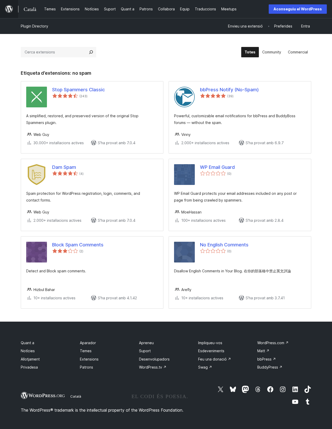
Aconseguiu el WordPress (298, 9)
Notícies (28, 351)
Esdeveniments (211, 351)
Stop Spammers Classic (78, 89)
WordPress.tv (153, 367)
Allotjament (30, 359)
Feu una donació (214, 359)
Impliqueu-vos (210, 343)
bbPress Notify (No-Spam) (229, 89)
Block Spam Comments (77, 244)
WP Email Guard (217, 167)
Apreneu (146, 343)
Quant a (27, 343)
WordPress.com (273, 343)
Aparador (88, 343)
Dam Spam (64, 167)
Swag (205, 367)
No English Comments (224, 244)
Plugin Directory (34, 26)
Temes (86, 351)
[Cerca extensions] (91, 52)
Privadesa (29, 367)
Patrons (86, 367)
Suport (145, 351)
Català (75, 396)
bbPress (266, 359)
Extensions (89, 359)
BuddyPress (269, 367)
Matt (263, 351)
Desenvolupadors (154, 359)
